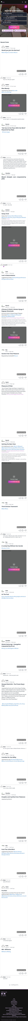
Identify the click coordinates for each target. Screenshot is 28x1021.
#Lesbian (22, 449)
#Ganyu (9, 216)
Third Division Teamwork (10, 506)
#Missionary (19, 759)
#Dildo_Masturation (6, 449)
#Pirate (16, 705)
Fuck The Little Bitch (8, 849)
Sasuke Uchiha (20, 394)
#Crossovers (5, 897)
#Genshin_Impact (12, 217)
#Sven (11, 279)
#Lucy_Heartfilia (5, 596)
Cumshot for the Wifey (9, 757)
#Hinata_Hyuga (6, 132)
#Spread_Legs (20, 761)
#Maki (3, 508)
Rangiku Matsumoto (11, 450)
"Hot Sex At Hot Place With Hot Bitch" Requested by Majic (14, 129)
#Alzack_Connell (13, 761)
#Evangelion (11, 648)
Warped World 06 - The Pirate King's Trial (13, 685)
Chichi (8, 317)
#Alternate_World (10, 705)
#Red (8, 853)
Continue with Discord (21, 30)
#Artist (8, 854)
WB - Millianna (6, 949)
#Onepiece (4, 853)
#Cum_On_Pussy (21, 704)
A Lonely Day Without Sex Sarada (12, 546)
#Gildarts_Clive (12, 704)
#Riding (3, 705)
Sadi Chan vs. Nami (8, 987)
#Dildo (16, 448)
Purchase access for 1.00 (14, 105)
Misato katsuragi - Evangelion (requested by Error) (11, 645)
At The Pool (5, 594)
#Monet (15, 851)
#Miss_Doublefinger (7, 92)
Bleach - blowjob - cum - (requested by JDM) (14, 178)
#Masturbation (15, 1020)
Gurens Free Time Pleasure (10, 354)
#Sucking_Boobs (16, 449)
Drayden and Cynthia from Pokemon (13, 797)
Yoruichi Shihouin (20, 450)
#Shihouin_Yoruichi (21, 896)
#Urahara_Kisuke (12, 896)
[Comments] (20, 74)
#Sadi (6, 989)
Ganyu (8, 219)
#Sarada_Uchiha (6, 548)
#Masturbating (18, 216)
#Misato (16, 648)
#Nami (3, 52)
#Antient (24, 217)
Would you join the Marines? (11, 50)
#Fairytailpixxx (17, 596)
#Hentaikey (17, 853)
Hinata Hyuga (13, 317)
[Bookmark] (22, 74)
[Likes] (25, 74)
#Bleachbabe (5, 896)
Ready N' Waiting (7, 1011)
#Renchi (9, 315)
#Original (4, 279)
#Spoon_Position (9, 52)
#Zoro (13, 90)
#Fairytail (18, 277)
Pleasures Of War (7, 386)
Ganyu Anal (5, 214)
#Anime (8, 279)
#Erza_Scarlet (5, 704)
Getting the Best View (9, 444)
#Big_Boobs (4, 217)
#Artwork (23, 277)
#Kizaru (15, 52)
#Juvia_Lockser (8, 1020)
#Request (13, 315)
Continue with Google (8, 30)
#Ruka (6, 508)
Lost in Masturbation (8, 275)
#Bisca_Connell (5, 761)
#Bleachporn (13, 894)
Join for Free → (14, 27)
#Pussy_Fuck (5, 648)
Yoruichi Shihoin (5, 452)
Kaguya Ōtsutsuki (20, 317)
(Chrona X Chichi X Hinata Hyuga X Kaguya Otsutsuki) (13, 310)
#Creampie (13, 759)
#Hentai (14, 277)
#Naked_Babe (11, 316)
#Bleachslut (19, 894)
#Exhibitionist (23, 1020)
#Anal (13, 216)
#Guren (16, 356)
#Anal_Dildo (21, 448)
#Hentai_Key (5, 316)
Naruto (8, 394)
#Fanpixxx (19, 217)
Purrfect (4, 890)
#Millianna (4, 951)
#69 (16, 90)
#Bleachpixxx (5, 448)
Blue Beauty (5, 88)
